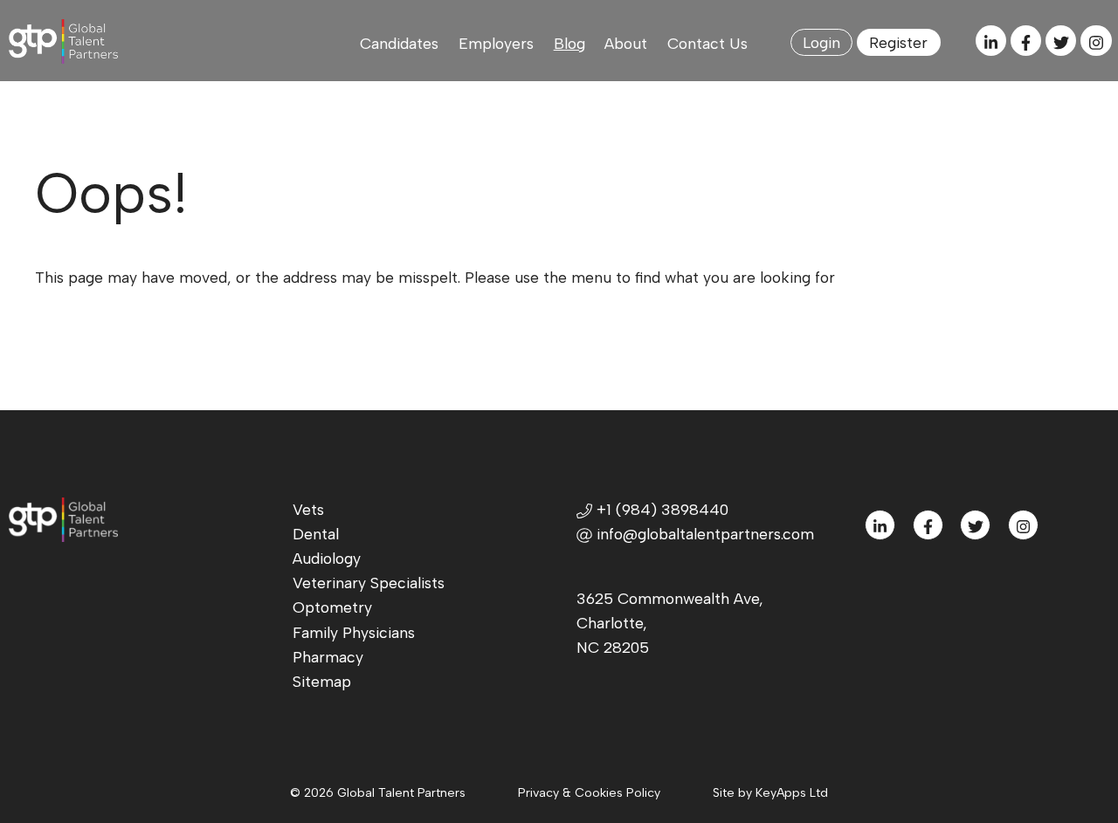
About (625, 43)
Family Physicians (354, 632)
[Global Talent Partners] (64, 41)
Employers (496, 43)
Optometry (332, 607)
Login (821, 42)
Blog (569, 43)
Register (898, 42)
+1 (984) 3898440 (660, 509)
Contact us (707, 43)
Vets (308, 509)
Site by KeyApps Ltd (770, 792)
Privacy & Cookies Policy (589, 792)
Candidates (399, 43)
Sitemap (322, 681)
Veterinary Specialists (369, 582)
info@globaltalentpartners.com (705, 534)
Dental (316, 534)
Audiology (327, 558)
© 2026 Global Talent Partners (378, 792)
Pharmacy (328, 657)
